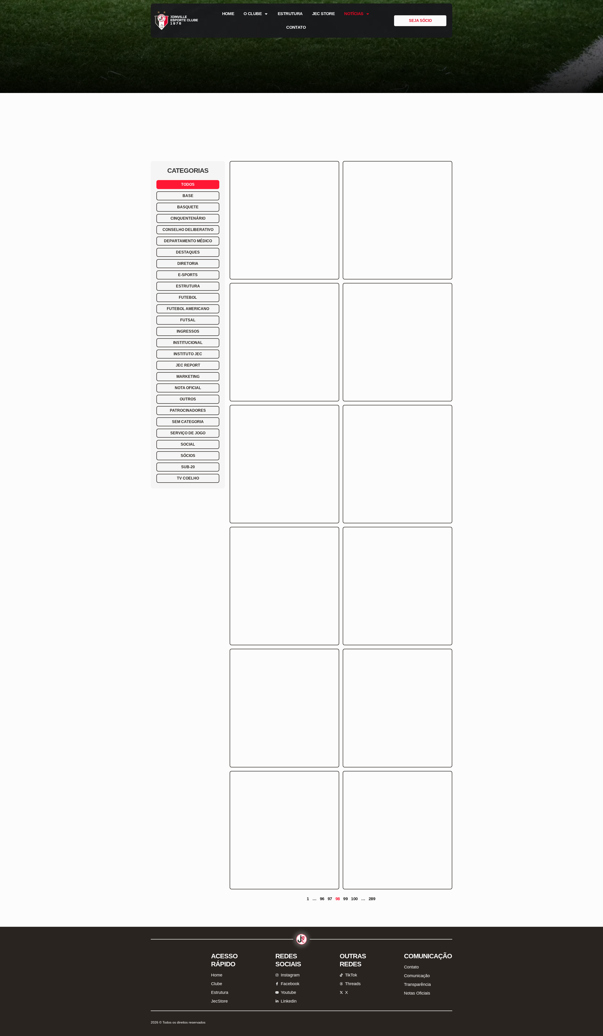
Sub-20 (188, 467)
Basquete (188, 207)
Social (188, 444)
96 (322, 898)
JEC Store (323, 13)
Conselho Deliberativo (188, 230)
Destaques (188, 252)
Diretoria (187, 264)
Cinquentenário (188, 218)
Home (228, 13)
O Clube (253, 13)
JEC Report (188, 365)
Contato (296, 27)
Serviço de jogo (187, 433)
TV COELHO (188, 478)
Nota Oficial (188, 388)
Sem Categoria (188, 422)
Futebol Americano (188, 309)
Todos (188, 184)
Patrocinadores (188, 410)
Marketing (188, 377)
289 (372, 898)
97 (330, 898)
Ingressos (188, 331)
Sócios (188, 456)
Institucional (188, 343)
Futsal (188, 320)
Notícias (353, 13)
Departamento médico (188, 241)
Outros (188, 399)
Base (188, 196)
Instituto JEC (188, 354)
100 (354, 898)
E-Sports (188, 275)
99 (345, 898)
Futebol (188, 297)
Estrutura (290, 13)
